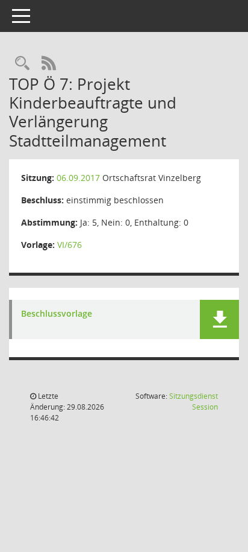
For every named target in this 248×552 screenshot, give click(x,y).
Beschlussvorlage (56, 314)
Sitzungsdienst (193, 401)
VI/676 (69, 244)
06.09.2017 (78, 177)
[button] (219, 319)
